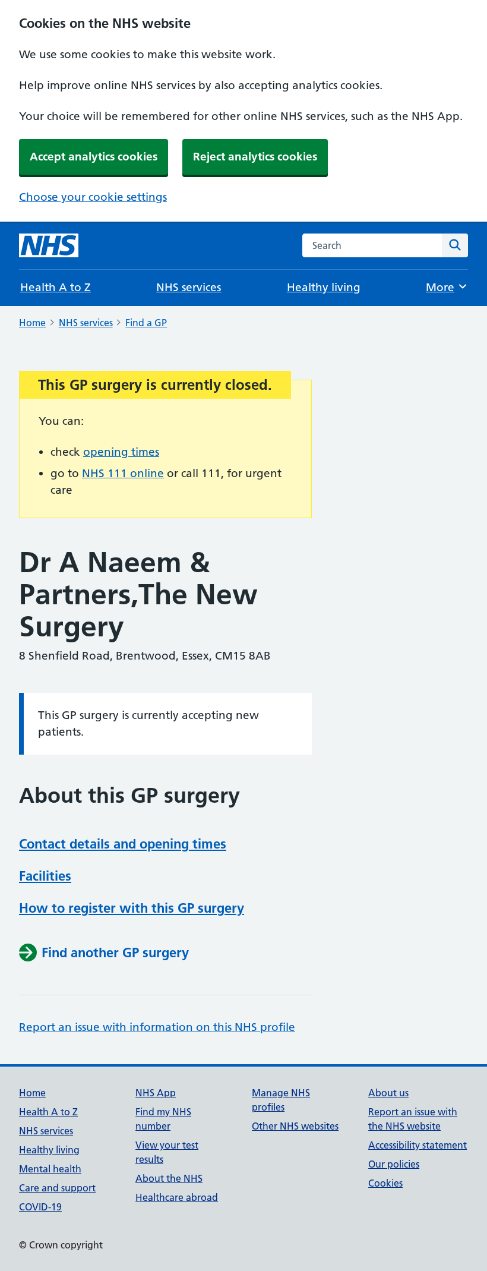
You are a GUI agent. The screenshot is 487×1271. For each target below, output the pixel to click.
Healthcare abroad (176, 1197)
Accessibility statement (417, 1145)
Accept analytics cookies (93, 156)
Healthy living (323, 287)
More (446, 287)
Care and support (57, 1188)
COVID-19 (40, 1207)
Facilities (45, 876)
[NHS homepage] (48, 245)
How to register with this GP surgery (131, 908)
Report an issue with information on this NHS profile (157, 1027)
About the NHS (169, 1178)
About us (388, 1093)
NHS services (188, 287)
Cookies (385, 1183)
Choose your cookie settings (93, 197)
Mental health (50, 1169)
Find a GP (146, 323)
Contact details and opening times (122, 843)
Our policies (393, 1164)
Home (32, 323)
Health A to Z (55, 287)
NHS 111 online (123, 473)
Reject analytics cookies (255, 156)
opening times (121, 452)
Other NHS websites (295, 1126)
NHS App (155, 1093)
